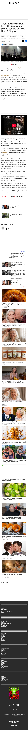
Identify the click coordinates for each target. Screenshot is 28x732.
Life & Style (4, 603)
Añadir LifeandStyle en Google (8, 44)
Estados (2, 638)
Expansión (4, 621)
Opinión (2, 639)
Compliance (14, 722)
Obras (2, 627)
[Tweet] (23, 41)
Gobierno (3, 634)
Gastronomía (3, 677)
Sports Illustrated (6, 611)
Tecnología (3, 626)
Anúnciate (14, 723)
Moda (2, 664)
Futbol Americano (4, 614)
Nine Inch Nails (5, 75)
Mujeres (3, 653)
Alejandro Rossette (10, 226)
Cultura (2, 667)
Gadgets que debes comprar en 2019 (17, 206)
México (2, 635)
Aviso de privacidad (14, 721)
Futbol (2, 612)
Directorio (14, 725)
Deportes (3, 606)
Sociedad (3, 640)
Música (2, 608)
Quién (2, 660)
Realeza (2, 662)
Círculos (3, 663)
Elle (2, 669)
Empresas (3, 622)
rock (9, 180)
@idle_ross (14, 64)
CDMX (2, 637)
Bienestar (3, 681)
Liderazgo (3, 655)
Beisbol (2, 613)
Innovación (3, 649)
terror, (14, 81)
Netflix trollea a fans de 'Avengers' (16, 215)
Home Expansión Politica (6, 623)
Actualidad (3, 654)
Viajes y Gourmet (4, 609)
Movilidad (3, 647)
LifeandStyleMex (11, 710)
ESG (2, 628)
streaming (4, 152)
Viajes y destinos (4, 679)
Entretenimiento (16, 7)
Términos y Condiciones (14, 720)
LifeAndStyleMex (17, 709)
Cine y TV (2, 607)
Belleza (2, 665)
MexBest (3, 676)
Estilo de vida (3, 674)
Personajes (3, 680)
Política (3, 633)
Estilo (6, 7)
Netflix (3, 198)
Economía (3, 624)
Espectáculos (4, 661)
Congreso (3, 636)
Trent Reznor (11, 196)
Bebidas (2, 678)
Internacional (4, 625)
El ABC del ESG (3, 650)
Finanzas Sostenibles (5, 648)
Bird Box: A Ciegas (15, 67)
